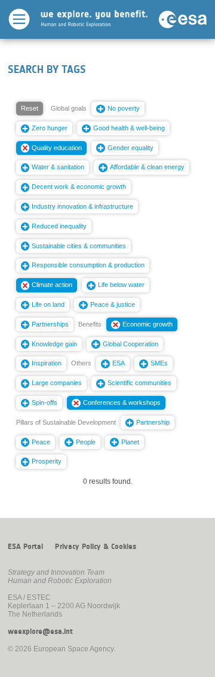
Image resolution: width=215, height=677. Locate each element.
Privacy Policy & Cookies (95, 546)
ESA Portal (25, 546)
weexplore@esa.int (40, 631)
